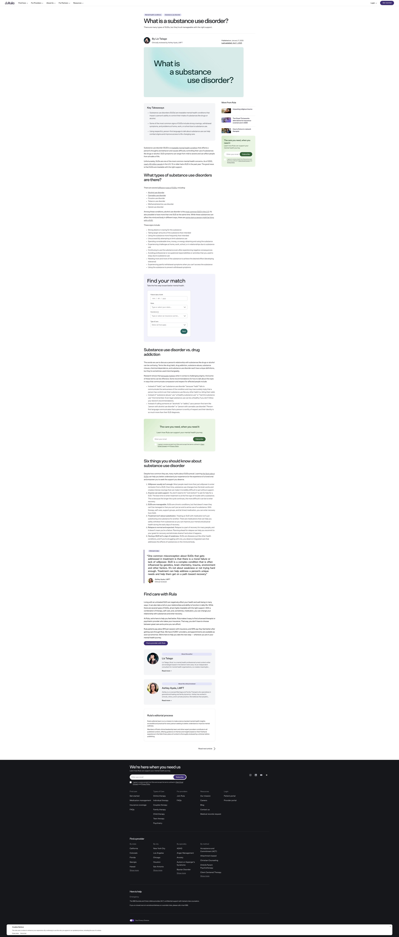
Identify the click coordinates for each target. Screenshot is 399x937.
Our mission (205, 796)
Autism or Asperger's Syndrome (186, 863)
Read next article (205, 749)
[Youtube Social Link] (261, 775)
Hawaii (132, 867)
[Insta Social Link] (250, 775)
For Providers (36, 3)
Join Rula (181, 796)
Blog (202, 805)
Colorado (133, 853)
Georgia (133, 862)
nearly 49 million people (153, 164)
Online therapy (159, 796)
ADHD (179, 848)
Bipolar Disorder (184, 870)
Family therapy (159, 810)
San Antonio (158, 867)
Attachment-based (208, 856)
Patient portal (230, 796)
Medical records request (210, 814)
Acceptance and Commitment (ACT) (208, 850)
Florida (133, 858)
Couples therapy (160, 805)
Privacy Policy (174, 446)
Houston (157, 862)
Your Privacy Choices (142, 920)
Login (373, 3)
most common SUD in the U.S (197, 212)
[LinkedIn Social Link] (256, 775)
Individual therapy (160, 800)
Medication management (140, 800)
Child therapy (159, 814)
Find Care (22, 3)
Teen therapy (158, 819)
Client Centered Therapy (210, 872)
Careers (203, 800)
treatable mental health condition (184, 148)
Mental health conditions (153, 15)
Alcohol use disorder (156, 193)
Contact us (205, 810)
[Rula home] (9, 3)
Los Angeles (158, 853)
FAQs (132, 810)
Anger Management (185, 853)
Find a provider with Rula (155, 643)
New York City (159, 848)
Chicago (156, 858)
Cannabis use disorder (157, 195)
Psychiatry (157, 823)
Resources (77, 3)
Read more (166, 671)
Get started (387, 3)
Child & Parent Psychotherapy (206, 866)
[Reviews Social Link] (267, 775)
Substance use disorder (172, 15)
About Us (50, 3)
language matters (168, 376)
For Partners (63, 3)
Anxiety (180, 858)
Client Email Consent (244, 161)
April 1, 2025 (232, 43)
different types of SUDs (167, 188)
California (134, 848)
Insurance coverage (138, 805)
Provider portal (230, 800)
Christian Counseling (209, 860)
